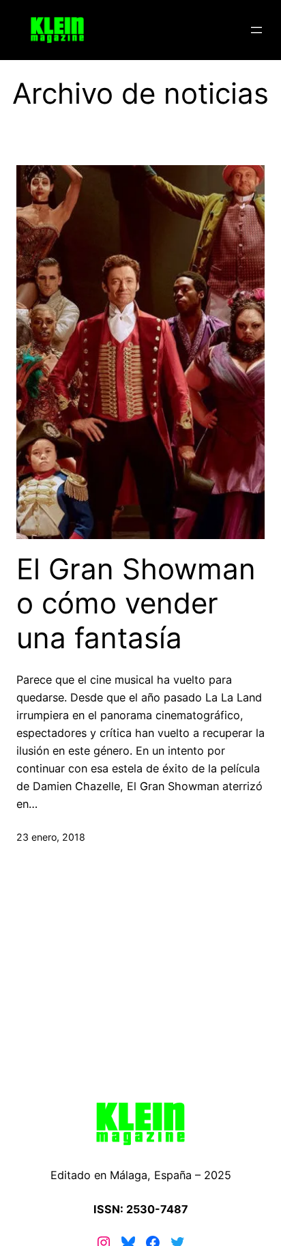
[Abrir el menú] (256, 30)
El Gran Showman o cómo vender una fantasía (136, 603)
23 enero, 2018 (50, 837)
